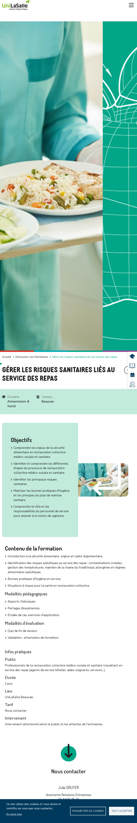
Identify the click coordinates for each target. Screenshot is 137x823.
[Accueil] (16, 5)
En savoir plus (14, 814)
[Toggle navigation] (131, 5)
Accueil (6, 357)
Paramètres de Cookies (88, 811)
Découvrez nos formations (31, 357)
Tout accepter (121, 811)
